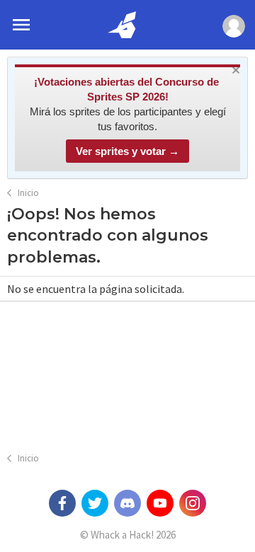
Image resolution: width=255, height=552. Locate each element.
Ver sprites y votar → (127, 151)
